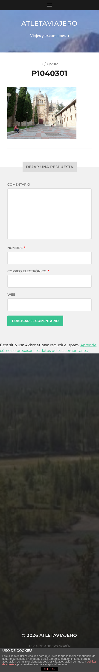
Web (11, 294)
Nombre (16, 248)
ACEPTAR (49, 669)
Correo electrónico (28, 271)
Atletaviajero (49, 23)
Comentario (18, 184)
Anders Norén (57, 646)
